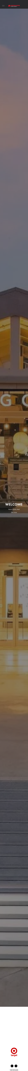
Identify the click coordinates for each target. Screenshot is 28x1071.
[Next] (16, 1066)
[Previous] (12, 1066)
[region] (14, 1055)
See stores (14, 512)
